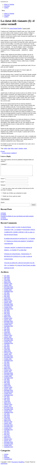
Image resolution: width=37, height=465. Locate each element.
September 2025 (8, 291)
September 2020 (8, 377)
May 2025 (7, 296)
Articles (6, 454)
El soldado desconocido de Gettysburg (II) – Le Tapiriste (19, 238)
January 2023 (7, 337)
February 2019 (8, 404)
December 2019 (8, 390)
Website (3, 185)
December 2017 (8, 425)
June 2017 (7, 432)
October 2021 (8, 359)
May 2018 (7, 417)
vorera (25, 148)
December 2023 (8, 321)
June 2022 (7, 346)
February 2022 (8, 352)
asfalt (5, 148)
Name (3, 178)
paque (16, 148)
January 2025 (7, 302)
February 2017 (8, 439)
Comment (4, 164)
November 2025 (8, 288)
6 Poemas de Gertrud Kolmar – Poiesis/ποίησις (17, 254)
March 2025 (7, 299)
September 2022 (8, 343)
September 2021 (8, 360)
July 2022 (6, 345)
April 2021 (7, 367)
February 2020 (8, 387)
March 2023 (7, 334)
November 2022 (8, 340)
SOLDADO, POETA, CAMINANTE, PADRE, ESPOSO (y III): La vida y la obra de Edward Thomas (19, 232)
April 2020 (7, 384)
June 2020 (7, 381)
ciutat (8, 148)
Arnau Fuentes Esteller (15, 28)
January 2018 (7, 423)
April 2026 (7, 280)
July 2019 (6, 396)
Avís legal (7, 6)
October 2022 (8, 341)
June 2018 (7, 415)
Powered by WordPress (18, 462)
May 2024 (7, 313)
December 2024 (8, 304)
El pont (3, 151)
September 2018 (8, 412)
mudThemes (4, 463)
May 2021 (7, 365)
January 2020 (7, 388)
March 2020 (7, 385)
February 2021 (8, 370)
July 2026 (6, 275)
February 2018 (8, 421)
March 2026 (7, 282)
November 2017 (8, 426)
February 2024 (8, 318)
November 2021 (8, 357)
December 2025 (8, 286)
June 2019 (7, 398)
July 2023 (6, 327)
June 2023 (7, 329)
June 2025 (7, 294)
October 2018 (8, 410)
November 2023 (8, 323)
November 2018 (8, 409)
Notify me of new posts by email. (12, 196)
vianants (20, 148)
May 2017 (7, 434)
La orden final (22, 250)
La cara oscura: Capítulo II (9, 153)
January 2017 (7, 440)
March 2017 (7, 437)
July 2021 (6, 362)
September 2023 (8, 326)
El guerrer (3, 214)
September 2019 (8, 395)
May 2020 (7, 382)
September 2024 (8, 308)
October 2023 (8, 324)
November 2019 (8, 392)
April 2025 (7, 297)
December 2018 (8, 407)
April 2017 (7, 436)
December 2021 (8, 356)
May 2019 (7, 399)
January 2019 (7, 406)
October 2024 (8, 307)
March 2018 (7, 420)
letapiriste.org (4, 1)
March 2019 (7, 403)
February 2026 (8, 283)
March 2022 (7, 351)
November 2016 (8, 443)
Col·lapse (3, 213)
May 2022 (7, 348)
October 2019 (8, 393)
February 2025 (8, 301)
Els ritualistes (4, 219)
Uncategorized (8, 459)
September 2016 (8, 447)
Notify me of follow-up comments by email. (15, 193)
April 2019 (7, 401)
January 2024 (7, 319)
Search (2, 202)
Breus (5, 456)
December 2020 (8, 373)
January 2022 (7, 354)
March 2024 (7, 316)
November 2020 (8, 374)
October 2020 (8, 376)
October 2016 (8, 445)
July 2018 (6, 414)
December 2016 (8, 442)
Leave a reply (26, 28)
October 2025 (8, 290)
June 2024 (7, 312)
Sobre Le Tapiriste (9, 4)
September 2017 (8, 429)
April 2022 (7, 349)
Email (3, 182)
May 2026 (7, 279)
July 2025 (6, 293)
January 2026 (7, 285)
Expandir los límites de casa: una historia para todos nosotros (17, 216)
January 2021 (7, 371)
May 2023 (7, 330)
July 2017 (6, 431)
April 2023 (7, 332)
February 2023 (8, 335)
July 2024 (6, 310)
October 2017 (8, 428)
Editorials (6, 457)
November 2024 (8, 305)
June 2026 (7, 277)
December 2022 (8, 338)
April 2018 (7, 418)
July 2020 (6, 379)
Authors (6, 7)
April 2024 (7, 315)
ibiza (12, 148)
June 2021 (7, 363)
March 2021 (7, 368)
